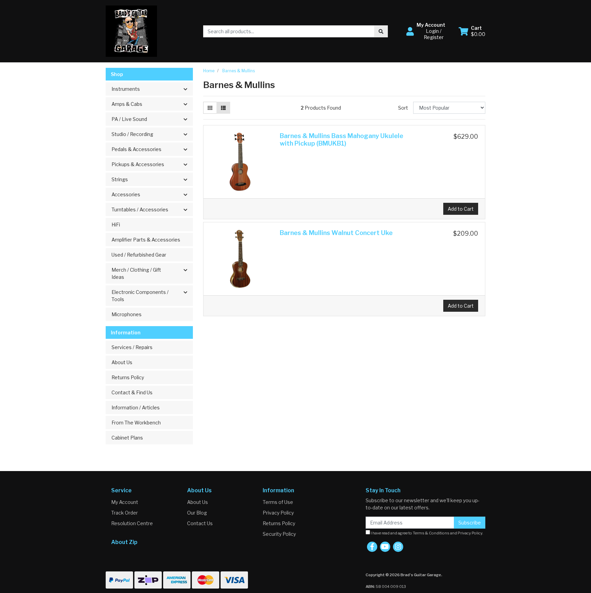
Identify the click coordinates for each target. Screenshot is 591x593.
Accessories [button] (125, 194)
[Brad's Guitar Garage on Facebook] (372, 547)
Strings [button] (119, 179)
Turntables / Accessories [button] (139, 209)
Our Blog (197, 513)
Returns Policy (127, 377)
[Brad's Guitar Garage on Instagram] (398, 547)
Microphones (126, 314)
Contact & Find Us (132, 392)
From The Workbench (136, 422)
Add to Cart (461, 209)
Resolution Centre (132, 523)
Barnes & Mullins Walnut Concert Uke (336, 233)
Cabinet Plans (127, 438)
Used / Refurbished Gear (138, 255)
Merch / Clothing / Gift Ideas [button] (136, 273)
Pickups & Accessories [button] (137, 164)
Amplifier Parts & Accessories (145, 240)
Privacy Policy (278, 513)
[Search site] (381, 31)
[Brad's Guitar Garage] (131, 31)
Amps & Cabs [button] (126, 104)
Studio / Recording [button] (132, 134)
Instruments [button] (125, 89)
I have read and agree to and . (426, 533)
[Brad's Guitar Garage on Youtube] (385, 547)
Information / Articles (135, 407)
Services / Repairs (132, 347)
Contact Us (200, 523)
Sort (403, 108)
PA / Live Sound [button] (129, 119)
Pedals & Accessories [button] (136, 149)
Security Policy (279, 534)
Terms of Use (278, 502)
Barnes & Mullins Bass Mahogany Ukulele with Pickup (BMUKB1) (341, 139)
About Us (121, 362)
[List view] (223, 108)
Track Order (124, 513)
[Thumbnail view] (210, 108)
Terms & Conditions (431, 533)
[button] (428, 31)
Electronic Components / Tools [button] (140, 295)
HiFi (115, 224)
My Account (124, 502)
